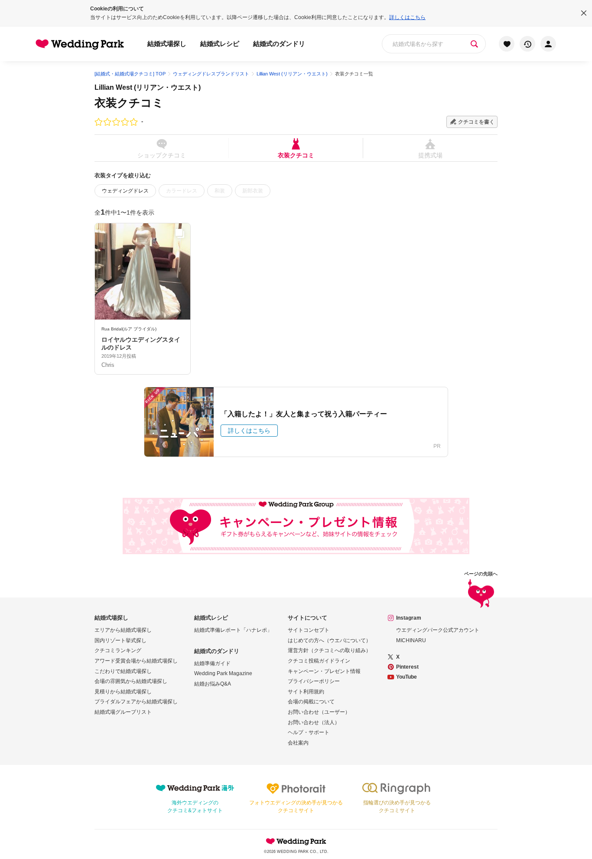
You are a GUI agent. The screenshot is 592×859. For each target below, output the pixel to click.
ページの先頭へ (481, 574)
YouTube (406, 677)
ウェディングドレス (125, 191)
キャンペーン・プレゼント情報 (324, 671)
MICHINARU (411, 640)
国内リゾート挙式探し (120, 640)
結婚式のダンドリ (279, 43)
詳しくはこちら (407, 17)
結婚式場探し (166, 43)
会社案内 (298, 743)
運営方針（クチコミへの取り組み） (329, 650)
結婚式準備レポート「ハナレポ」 (233, 630)
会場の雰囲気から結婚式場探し (130, 681)
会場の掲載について (311, 702)
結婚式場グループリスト (123, 712)
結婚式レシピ (219, 43)
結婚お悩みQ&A (212, 684)
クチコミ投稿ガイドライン (319, 661)
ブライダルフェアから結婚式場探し (136, 702)
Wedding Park (296, 841)
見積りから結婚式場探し (123, 692)
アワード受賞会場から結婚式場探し (136, 661)
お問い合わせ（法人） (314, 722)
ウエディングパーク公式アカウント (437, 630)
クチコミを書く (476, 122)
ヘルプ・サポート (308, 732)
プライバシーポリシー (314, 681)
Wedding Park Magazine (223, 673)
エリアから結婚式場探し (123, 630)
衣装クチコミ (296, 155)
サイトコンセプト (308, 630)
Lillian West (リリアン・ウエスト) (147, 87)
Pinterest (407, 667)
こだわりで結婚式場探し (123, 671)
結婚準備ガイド (212, 663)
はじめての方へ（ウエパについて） (329, 640)
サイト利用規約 (306, 692)
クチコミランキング (117, 650)
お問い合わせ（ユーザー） (319, 712)
